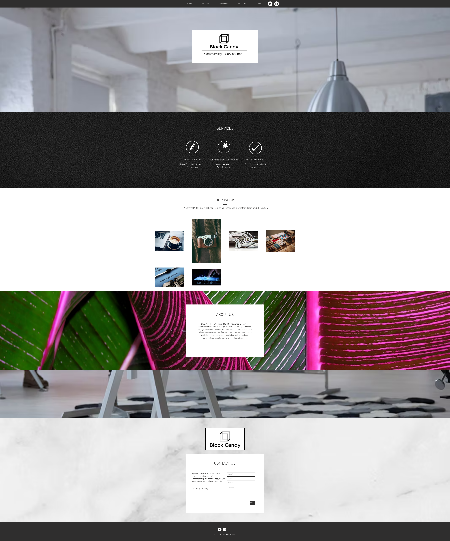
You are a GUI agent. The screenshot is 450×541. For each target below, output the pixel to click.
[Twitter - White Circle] (270, 3)
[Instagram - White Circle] (276, 3)
